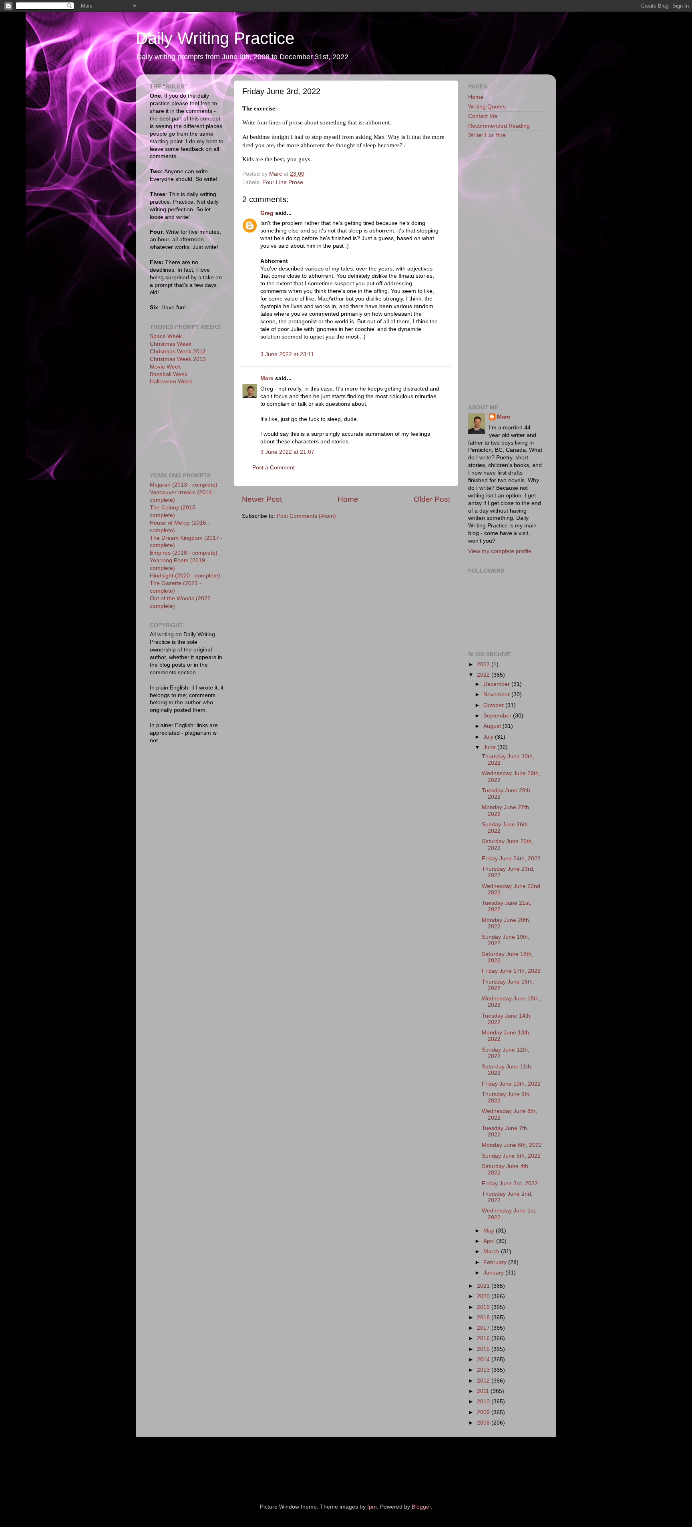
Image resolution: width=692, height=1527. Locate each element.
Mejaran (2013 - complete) (183, 485)
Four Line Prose (282, 182)
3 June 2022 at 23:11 (287, 354)
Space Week (166, 336)
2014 (484, 1360)
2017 (484, 1328)
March (492, 1251)
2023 (484, 664)
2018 (484, 1318)
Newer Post (262, 499)
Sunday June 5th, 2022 (511, 1156)
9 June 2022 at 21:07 (287, 452)
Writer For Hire (487, 135)
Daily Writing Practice (215, 38)
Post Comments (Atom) (306, 516)
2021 (484, 1286)
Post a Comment (273, 468)
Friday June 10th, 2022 (511, 1084)
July (489, 737)
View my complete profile (499, 551)
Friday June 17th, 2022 (511, 971)
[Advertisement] (186, 428)
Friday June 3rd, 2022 (510, 1183)
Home (348, 499)
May (489, 1231)
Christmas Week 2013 (178, 359)
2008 (484, 1423)
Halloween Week (171, 382)
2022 (484, 675)
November (497, 694)
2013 (484, 1370)
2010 (484, 1402)
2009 (484, 1412)
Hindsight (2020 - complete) (185, 576)
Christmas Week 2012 (178, 352)
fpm (372, 1507)
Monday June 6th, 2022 (512, 1145)
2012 (484, 1381)
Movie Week (165, 367)
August (493, 726)
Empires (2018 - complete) (183, 553)
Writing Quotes (487, 107)
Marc (267, 378)
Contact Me (482, 116)
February (495, 1262)
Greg (267, 213)
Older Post (432, 499)
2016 (484, 1338)
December (497, 684)
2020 (484, 1296)
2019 (484, 1307)
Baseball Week (168, 374)
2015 (484, 1349)
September (498, 716)
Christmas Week (170, 344)
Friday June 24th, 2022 (511, 859)
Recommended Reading (499, 126)
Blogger (421, 1507)
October (494, 705)
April (489, 1241)
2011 (484, 1391)
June (490, 747)
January (494, 1273)
